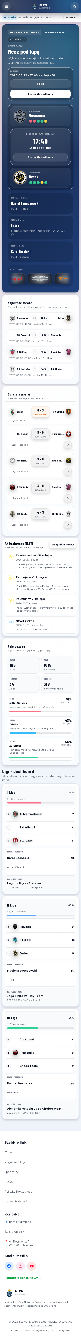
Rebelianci (27, 827)
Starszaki (26, 840)
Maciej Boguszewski (22, 970)
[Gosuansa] (20, 116)
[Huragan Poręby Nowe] (69, 434)
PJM (11, 979)
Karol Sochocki (18, 858)
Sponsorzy (11, 1172)
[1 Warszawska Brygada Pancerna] (69, 412)
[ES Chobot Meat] (69, 369)
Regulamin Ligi (15, 1162)
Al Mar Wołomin (31, 814)
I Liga (11, 792)
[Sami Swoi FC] (69, 352)
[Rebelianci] (15, 827)
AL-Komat (27, 1039)
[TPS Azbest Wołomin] (69, 461)
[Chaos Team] (69, 335)
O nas (9, 1152)
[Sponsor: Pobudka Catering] (49, 278)
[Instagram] (20, 1266)
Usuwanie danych (16, 1201)
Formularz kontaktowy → (23, 1278)
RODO (9, 1182)
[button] (40, 320)
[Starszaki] (15, 840)
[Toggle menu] (6, 6)
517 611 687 (16, 1231)
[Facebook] (9, 1266)
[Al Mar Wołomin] (15, 814)
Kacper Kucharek (19, 1083)
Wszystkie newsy (63, 544)
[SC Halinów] (12, 369)
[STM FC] (15, 940)
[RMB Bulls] (12, 487)
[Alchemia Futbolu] (12, 461)
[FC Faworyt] (12, 335)
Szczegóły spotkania (40, 93)
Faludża (25, 926)
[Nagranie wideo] (68, 445)
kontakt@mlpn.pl (20, 1222)
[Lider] (12, 412)
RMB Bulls (27, 1052)
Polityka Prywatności (19, 1191)
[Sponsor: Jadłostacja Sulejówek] (23, 278)
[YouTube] (31, 1266)
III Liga (12, 1018)
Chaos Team (29, 1066)
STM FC (25, 940)
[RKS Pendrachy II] (12, 352)
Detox (24, 953)
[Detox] (20, 178)
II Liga (40, 83)
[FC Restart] (12, 514)
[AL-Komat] (12, 434)
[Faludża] (15, 927)
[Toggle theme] (74, 6)
